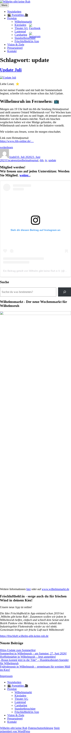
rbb (42, 160)
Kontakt (12, 51)
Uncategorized (14, 160)
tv (46, 160)
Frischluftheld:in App (27, 41)
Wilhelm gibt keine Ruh (13, 728)
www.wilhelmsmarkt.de (55, 589)
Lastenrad (20, 31)
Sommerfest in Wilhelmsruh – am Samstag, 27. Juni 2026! (33, 653)
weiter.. (24, 175)
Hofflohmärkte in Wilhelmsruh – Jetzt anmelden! (28, 656)
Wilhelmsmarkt (23, 21)
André (12, 157)
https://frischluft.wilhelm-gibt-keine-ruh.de (24, 636)
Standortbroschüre (25, 38)
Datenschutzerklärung (40, 728)
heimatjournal (30, 160)
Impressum (6, 676)
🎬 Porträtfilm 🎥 (17, 15)
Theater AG (21, 28)
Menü (4, 5)
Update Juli (11, 69)
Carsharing (21, 34)
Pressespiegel (15, 47)
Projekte (12, 18)
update (52, 160)
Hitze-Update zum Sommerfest (18, 650)
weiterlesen (6, 147)
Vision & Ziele (15, 44)
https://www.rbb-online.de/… (17, 141)
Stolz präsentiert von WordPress (30, 729)
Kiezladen (20, 24)
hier (28, 589)
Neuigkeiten (14, 11)
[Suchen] (64, 291)
